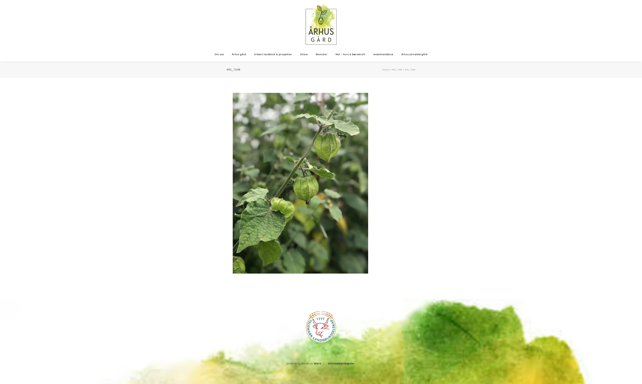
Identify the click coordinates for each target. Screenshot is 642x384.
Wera (317, 363)
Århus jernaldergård (414, 54)
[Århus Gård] (321, 25)
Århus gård (239, 54)
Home (386, 69)
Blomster (322, 54)
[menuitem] (221, 54)
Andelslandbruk (383, 54)
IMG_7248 (397, 69)
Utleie (304, 54)
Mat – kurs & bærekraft (350, 54)
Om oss (219, 54)
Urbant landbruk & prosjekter (273, 54)
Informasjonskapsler (341, 363)
